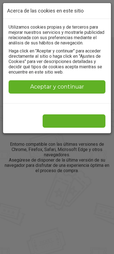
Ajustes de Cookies (74, 120)
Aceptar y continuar (57, 86)
